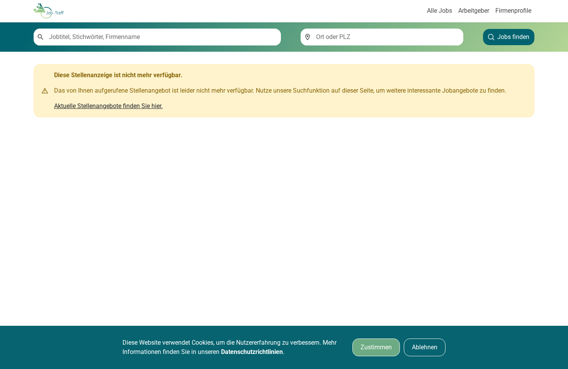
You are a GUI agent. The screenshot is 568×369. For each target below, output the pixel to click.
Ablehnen (424, 347)
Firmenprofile (513, 10)
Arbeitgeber (473, 10)
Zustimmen (376, 347)
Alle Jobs (439, 10)
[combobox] (162, 37)
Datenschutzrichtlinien (252, 351)
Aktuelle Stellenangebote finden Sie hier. (108, 106)
